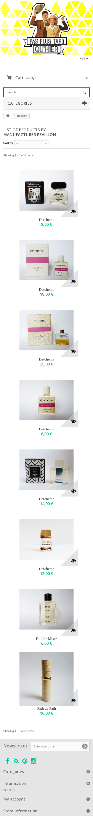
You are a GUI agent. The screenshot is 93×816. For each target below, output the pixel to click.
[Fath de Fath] (46, 679)
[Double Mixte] (46, 609)
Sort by (8, 143)
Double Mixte (46, 639)
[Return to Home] (8, 116)
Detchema (46, 220)
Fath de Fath (46, 708)
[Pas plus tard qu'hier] (46, 29)
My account (14, 799)
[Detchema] (46, 190)
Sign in (84, 58)
